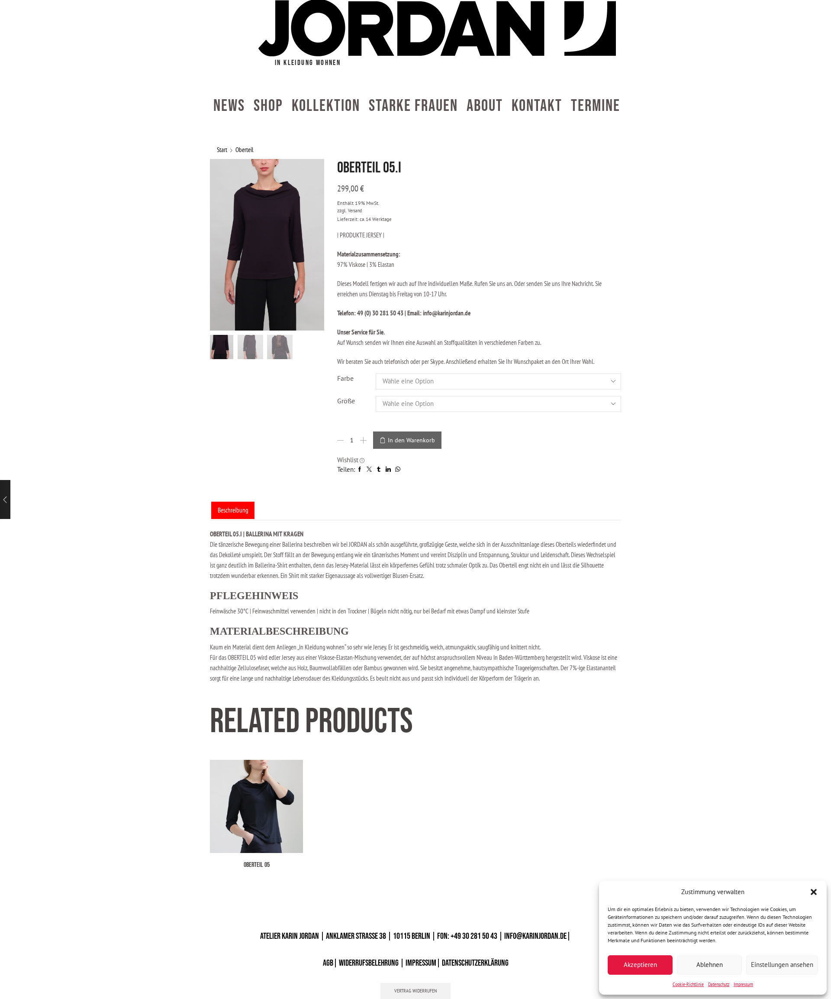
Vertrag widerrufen (415, 990)
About (485, 106)
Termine (595, 106)
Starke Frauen (413, 106)
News (229, 106)
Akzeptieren (640, 964)
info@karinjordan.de (535, 936)
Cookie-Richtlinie (688, 984)
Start (222, 150)
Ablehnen (709, 964)
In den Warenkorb (411, 440)
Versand (355, 210)
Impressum (743, 984)
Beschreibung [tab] (233, 510)
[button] (813, 892)
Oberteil (244, 150)
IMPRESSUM (421, 963)
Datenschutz (718, 984)
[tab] (233, 510)
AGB (328, 963)
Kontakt (537, 106)
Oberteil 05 (257, 865)
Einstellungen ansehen (782, 964)
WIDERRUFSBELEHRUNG (369, 963)
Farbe (345, 378)
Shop (268, 106)
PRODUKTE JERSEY (361, 235)
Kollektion (326, 106)
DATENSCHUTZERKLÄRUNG (475, 963)
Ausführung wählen (275, 839)
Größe (346, 400)
